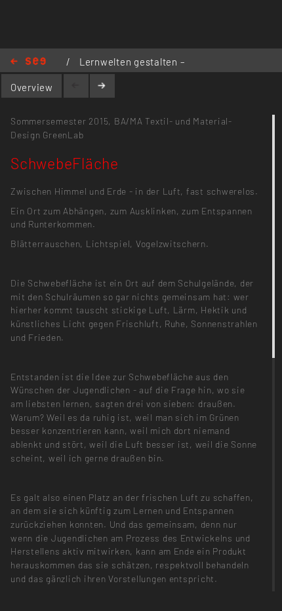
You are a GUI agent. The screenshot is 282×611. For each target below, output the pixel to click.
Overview (31, 87)
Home (28, 62)
